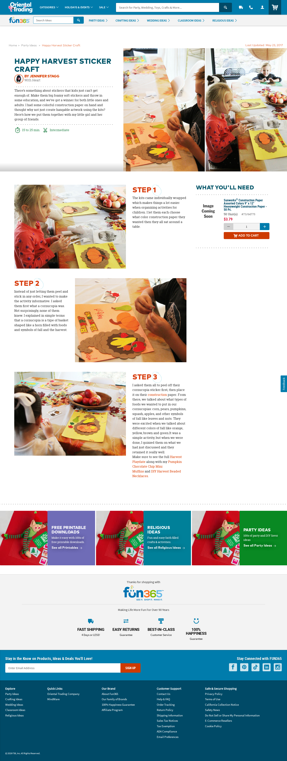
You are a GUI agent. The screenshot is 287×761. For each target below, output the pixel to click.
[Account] (262, 7)
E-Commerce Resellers (218, 720)
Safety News (212, 710)
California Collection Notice (222, 704)
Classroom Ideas (15, 710)
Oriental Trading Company (63, 694)
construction (157, 395)
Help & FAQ (163, 699)
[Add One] (264, 226)
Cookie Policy (213, 726)
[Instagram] (278, 667)
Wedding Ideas (14, 704)
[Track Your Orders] (241, 7)
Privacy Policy (213, 694)
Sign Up (130, 668)
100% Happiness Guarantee (118, 704)
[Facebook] (233, 667)
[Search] (225, 7)
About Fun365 (110, 694)
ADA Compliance (167, 731)
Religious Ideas (14, 715)
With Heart (32, 80)
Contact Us (163, 694)
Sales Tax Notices (167, 720)
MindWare (53, 699)
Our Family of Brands (114, 699)
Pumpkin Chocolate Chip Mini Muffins (157, 466)
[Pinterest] (244, 667)
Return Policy (165, 710)
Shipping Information (170, 715)
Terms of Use (212, 699)
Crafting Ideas (13, 699)
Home (13, 45)
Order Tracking (166, 704)
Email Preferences (167, 737)
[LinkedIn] (267, 667)
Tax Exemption (166, 726)
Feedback (284, 383)
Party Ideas (29, 45)
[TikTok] (255, 667)
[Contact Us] (251, 7)
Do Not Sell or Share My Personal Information (232, 715)
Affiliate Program (112, 710)
